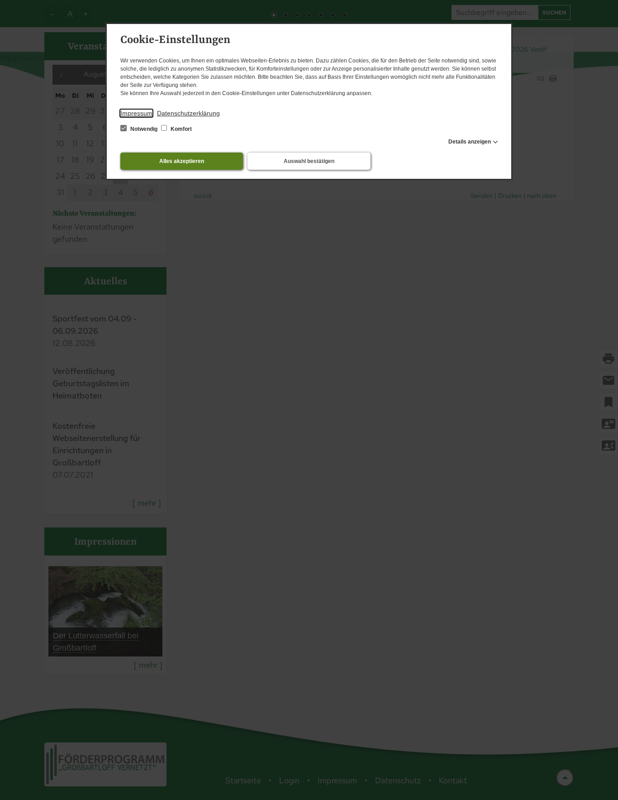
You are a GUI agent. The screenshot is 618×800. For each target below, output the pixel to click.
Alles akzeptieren (181, 161)
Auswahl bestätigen (309, 161)
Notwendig (144, 129)
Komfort (180, 129)
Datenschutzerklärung (188, 113)
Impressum (136, 113)
